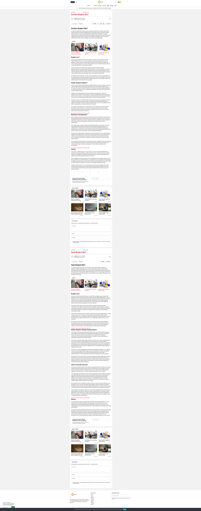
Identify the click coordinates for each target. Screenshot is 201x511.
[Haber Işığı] (100, 2)
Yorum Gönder (74, 244)
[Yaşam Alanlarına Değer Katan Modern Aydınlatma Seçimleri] (77, 209)
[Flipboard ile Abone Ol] (81, 24)
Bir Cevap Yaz (74, 220)
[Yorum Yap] (99, 24)
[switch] (77, 2)
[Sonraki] (128, 2)
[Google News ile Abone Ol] (74, 24)
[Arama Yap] (130, 2)
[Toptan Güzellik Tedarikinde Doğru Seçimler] (104, 49)
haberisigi (76, 18)
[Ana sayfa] (84, 5)
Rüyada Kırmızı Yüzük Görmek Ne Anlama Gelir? (80, 147)
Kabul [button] (13, 507)
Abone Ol (101, 181)
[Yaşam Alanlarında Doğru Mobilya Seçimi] (91, 209)
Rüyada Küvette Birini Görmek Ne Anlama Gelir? (80, 113)
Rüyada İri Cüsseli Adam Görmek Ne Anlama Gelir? (81, 328)
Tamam (125, 509)
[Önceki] (115, 2)
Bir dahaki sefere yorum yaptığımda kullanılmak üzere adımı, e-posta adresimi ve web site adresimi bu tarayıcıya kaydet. (91, 242)
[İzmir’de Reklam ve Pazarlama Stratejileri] (91, 49)
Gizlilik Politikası (5, 507)
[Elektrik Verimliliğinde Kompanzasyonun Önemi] (77, 49)
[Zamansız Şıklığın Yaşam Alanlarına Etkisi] (105, 209)
